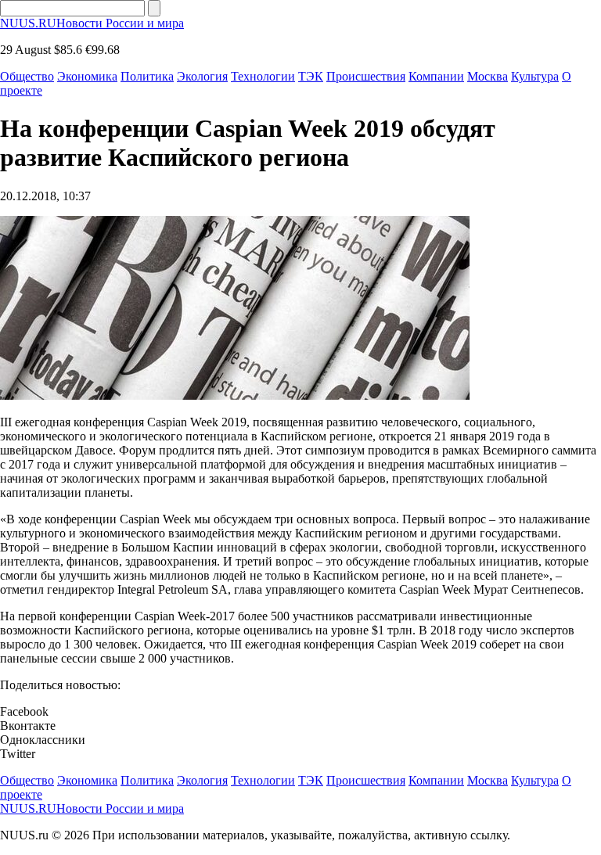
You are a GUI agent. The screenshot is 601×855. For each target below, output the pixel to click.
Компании (436, 76)
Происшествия (365, 76)
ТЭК (310, 76)
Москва (487, 76)
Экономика (87, 76)
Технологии (263, 76)
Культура (535, 76)
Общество (27, 76)
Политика (147, 76)
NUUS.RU (92, 23)
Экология (202, 76)
